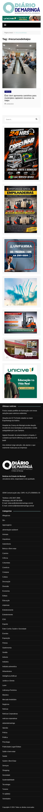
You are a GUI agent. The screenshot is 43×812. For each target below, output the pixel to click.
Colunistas (6, 563)
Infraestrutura (7, 671)
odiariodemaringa (8, 723)
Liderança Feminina (9, 690)
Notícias (8, 91)
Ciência (5, 558)
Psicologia (6, 742)
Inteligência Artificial (9, 676)
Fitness (5, 643)
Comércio (5, 567)
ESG (4, 619)
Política (5, 737)
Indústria (5, 662)
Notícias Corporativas (10, 714)
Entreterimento (7, 614)
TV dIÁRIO (6, 794)
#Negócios (6, 515)
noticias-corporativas (9, 718)
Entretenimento (7, 610)
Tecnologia (6, 784)
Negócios (5, 704)
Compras (5, 572)
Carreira (5, 553)
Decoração (6, 581)
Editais (4, 596)
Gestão (5, 652)
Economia (6, 591)
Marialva (5, 695)
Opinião (5, 728)
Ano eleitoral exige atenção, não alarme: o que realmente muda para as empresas (18, 446)
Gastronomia (7, 648)
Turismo (5, 789)
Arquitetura (6, 539)
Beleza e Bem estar (9, 548)
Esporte (5, 624)
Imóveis (5, 657)
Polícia (4, 732)
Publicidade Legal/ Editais (11, 747)
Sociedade (6, 775)
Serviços (5, 765)
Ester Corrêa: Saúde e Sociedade (14, 629)
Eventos (5, 633)
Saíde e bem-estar (8, 751)
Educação (6, 600)
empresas (5, 605)
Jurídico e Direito (8, 681)
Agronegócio (7, 525)
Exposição (6, 638)
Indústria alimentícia (9, 666)
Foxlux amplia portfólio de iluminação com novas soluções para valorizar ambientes (19, 412)
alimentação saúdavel (10, 530)
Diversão (5, 586)
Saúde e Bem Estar (9, 761)
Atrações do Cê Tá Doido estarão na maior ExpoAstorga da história (17, 419)
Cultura (5, 577)
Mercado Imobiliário (9, 699)
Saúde (4, 756)
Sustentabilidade (8, 780)
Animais (5, 534)
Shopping (5, 770)
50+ (3, 520)
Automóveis (6, 544)
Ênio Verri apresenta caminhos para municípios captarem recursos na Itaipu (20, 98)
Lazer (4, 685)
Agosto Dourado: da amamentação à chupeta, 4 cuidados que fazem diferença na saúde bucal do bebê (19, 437)
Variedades (6, 799)
